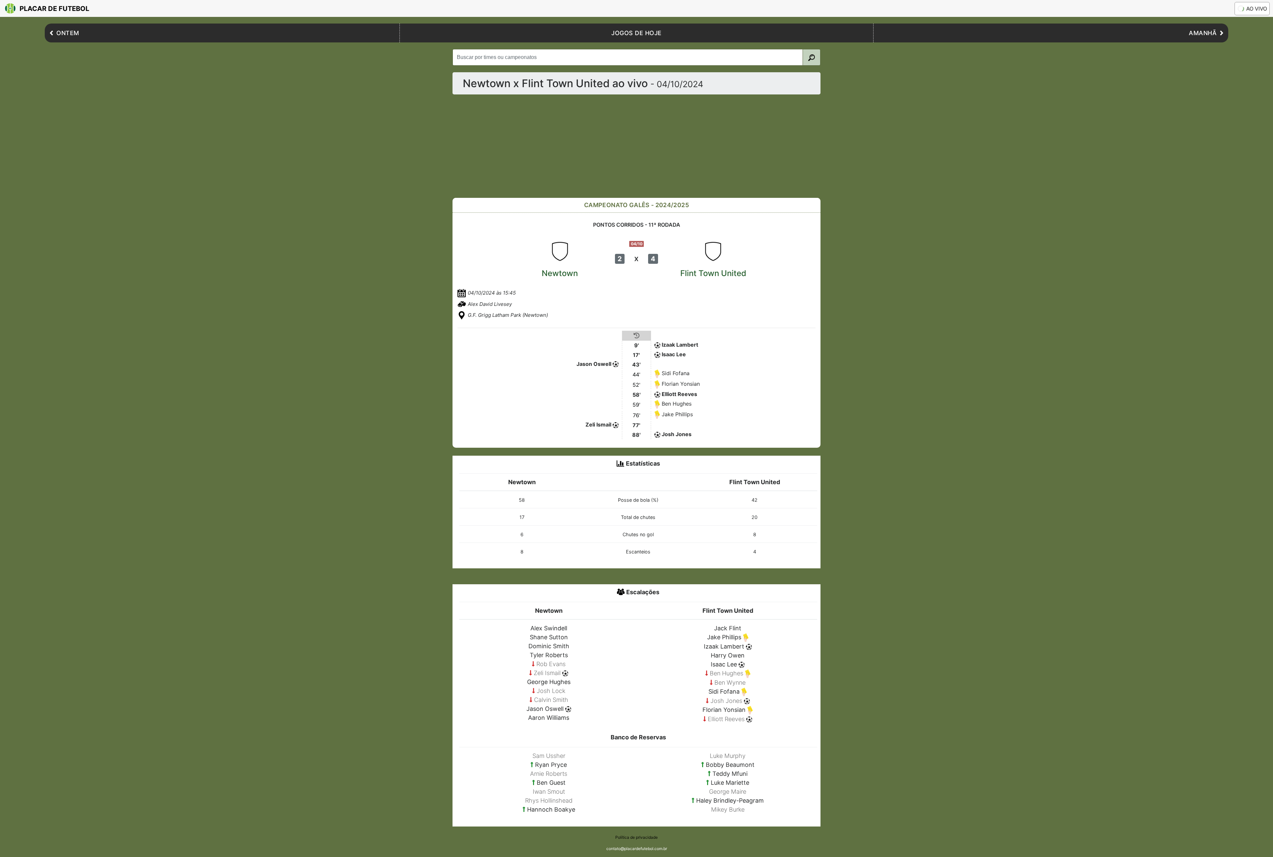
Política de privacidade (636, 837)
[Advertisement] (651, 146)
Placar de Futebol (54, 9)
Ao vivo (1256, 8)
